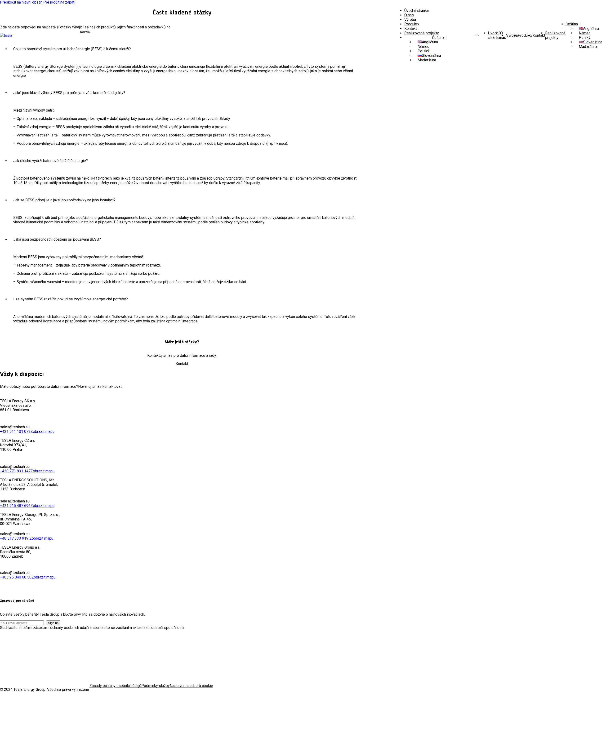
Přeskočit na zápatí (59, 2)
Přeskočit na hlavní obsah (21, 2)
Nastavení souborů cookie (191, 685)
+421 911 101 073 (15, 431)
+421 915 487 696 (15, 505)
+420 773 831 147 (15, 471)
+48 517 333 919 (14, 538)
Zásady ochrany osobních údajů (115, 685)
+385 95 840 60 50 (15, 577)
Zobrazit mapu (42, 431)
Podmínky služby (155, 685)
